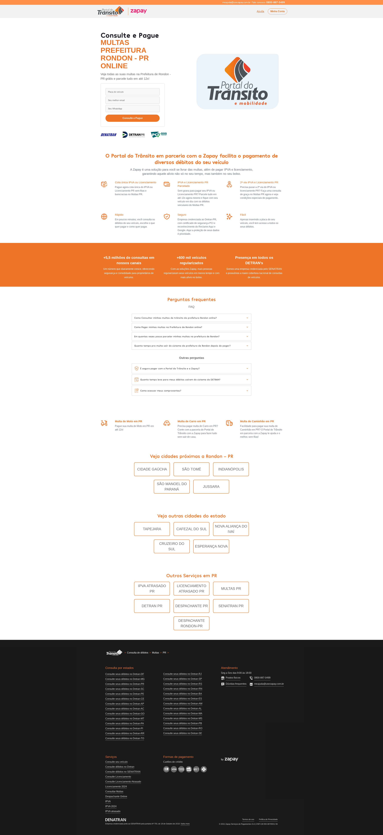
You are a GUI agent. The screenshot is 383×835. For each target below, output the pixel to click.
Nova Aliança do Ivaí (231, 529)
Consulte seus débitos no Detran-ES (182, 698)
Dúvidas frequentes (236, 684)
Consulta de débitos (137, 652)
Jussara (211, 487)
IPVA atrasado (112, 811)
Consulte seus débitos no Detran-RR (124, 733)
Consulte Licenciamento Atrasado (123, 781)
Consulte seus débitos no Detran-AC (124, 708)
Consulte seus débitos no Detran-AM (182, 703)
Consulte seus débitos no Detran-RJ (182, 674)
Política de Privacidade (268, 819)
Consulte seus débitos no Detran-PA (124, 723)
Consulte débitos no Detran (119, 767)
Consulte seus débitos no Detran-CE (124, 699)
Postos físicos (233, 677)
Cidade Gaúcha (152, 469)
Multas (155, 652)
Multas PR (231, 589)
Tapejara (152, 529)
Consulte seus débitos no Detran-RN (182, 688)
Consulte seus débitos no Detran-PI (124, 728)
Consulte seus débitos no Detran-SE (182, 733)
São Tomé (191, 469)
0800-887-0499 (262, 677)
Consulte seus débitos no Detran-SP (182, 679)
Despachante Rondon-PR (191, 623)
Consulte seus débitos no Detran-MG (125, 679)
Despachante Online (116, 796)
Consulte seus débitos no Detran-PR (124, 684)
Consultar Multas (114, 791)
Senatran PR (231, 606)
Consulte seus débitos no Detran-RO (182, 728)
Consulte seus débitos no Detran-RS (182, 684)
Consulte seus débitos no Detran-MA (182, 713)
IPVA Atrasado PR (152, 588)
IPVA (108, 801)
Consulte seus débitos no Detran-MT (124, 718)
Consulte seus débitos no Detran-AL (182, 708)
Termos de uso (248, 819)
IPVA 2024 (111, 806)
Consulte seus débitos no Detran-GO (124, 713)
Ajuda (260, 11)
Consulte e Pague (133, 118)
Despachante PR (191, 606)
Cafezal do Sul (191, 529)
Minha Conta (277, 11)
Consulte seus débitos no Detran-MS (182, 718)
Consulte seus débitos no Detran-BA (182, 693)
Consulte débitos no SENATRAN (122, 771)
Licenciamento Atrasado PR (191, 588)
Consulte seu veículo (116, 762)
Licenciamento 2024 (116, 786)
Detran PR (152, 606)
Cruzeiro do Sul (171, 546)
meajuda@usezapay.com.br (269, 684)
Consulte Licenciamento (118, 776)
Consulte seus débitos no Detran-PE (124, 694)
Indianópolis (231, 469)
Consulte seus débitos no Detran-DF (124, 674)
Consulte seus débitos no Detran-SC (124, 689)
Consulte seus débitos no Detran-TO (124, 738)
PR (164, 652)
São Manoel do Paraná (172, 486)
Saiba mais (185, 824)
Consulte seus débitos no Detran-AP (124, 703)
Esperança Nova (211, 546)
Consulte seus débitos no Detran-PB (182, 723)
